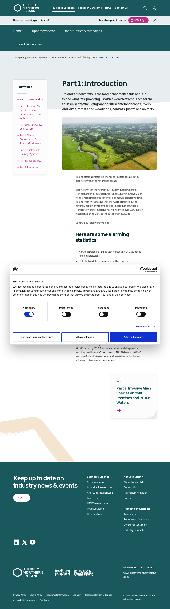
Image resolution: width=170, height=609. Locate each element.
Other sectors (94, 514)
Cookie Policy (36, 595)
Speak (137, 20)
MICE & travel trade (97, 503)
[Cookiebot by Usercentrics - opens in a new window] (142, 269)
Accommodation (96, 482)
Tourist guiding (95, 509)
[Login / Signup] (154, 8)
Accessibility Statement (24, 600)
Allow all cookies (133, 337)
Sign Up (21, 497)
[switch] (66, 314)
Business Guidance (63, 8)
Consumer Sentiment (135, 525)
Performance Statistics (136, 519)
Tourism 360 (130, 514)
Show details (143, 326)
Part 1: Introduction (31, 99)
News (108, 8)
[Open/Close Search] (145, 8)
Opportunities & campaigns (83, 31)
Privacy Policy (19, 595)
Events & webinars (30, 44)
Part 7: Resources (29, 167)
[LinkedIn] (16, 542)
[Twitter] (24, 542)
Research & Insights (90, 8)
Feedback (44, 600)
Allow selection (85, 337)
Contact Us (121, 8)
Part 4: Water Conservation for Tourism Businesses (31, 139)
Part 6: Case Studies (30, 161)
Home (17, 31)
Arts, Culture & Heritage (100, 493)
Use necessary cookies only (36, 337)
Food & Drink (94, 498)
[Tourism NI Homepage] (26, 8)
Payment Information (135, 493)
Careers (128, 498)
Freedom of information (57, 595)
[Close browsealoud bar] (155, 20)
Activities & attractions (99, 487)
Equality (77, 595)
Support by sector (43, 31)
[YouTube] (32, 542)
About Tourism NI (133, 482)
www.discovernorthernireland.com (139, 575)
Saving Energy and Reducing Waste (30, 57)
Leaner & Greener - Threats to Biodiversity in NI (73, 57)
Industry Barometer (134, 530)
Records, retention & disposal (98, 595)
